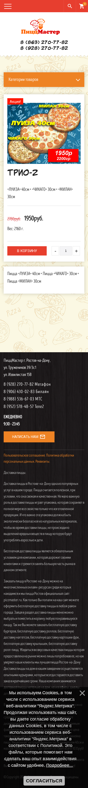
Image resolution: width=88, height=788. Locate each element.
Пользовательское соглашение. (25, 455)
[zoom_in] (44, 133)
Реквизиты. (42, 461)
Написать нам (28, 437)
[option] (44, 133)
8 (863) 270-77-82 (44, 42)
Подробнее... (59, 765)
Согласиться (44, 780)
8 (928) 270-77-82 (44, 48)
